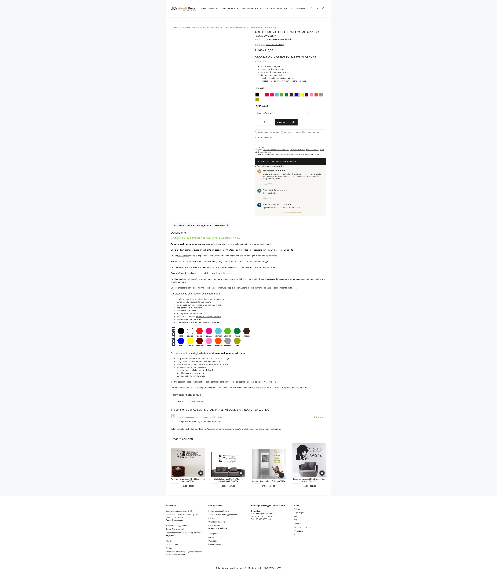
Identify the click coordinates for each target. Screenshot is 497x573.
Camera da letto (215, 544)
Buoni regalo (299, 513)
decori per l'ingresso (283, 154)
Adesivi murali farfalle (297, 150)
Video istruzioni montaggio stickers (223, 514)
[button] (323, 8)
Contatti (297, 523)
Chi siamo (298, 509)
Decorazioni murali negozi (277, 8)
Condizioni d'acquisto (217, 522)
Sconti (296, 534)
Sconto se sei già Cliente (218, 511)
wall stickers (183, 255)
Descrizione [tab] (178, 225)
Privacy (211, 518)
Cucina (211, 537)
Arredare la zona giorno (266, 154)
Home (173, 27)
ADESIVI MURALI (184, 27)
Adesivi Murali (207, 8)
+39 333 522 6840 (263, 516)
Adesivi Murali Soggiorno (315, 150)
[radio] (257, 95)
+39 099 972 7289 (263, 519)
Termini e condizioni (302, 527)
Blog (296, 516)
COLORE (260, 88)
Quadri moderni (228, 8)
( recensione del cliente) (275, 45)
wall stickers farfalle (312, 154)
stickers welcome (297, 154)
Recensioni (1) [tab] (221, 225)
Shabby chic (301, 8)
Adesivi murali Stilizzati (263, 152)
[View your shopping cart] (318, 8)
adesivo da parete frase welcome (262, 382)
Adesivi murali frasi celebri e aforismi (208, 27)
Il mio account (312, 8)
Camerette (212, 541)
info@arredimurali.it (265, 514)
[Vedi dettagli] (200, 473)
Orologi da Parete (250, 8)
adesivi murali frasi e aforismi (227, 288)
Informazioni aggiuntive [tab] (199, 225)
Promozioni (298, 531)
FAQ (295, 520)
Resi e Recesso (214, 525)
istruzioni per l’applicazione (208, 316)
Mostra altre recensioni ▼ (290, 213)
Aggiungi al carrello (286, 122)
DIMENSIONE (262, 106)
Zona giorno (213, 533)
